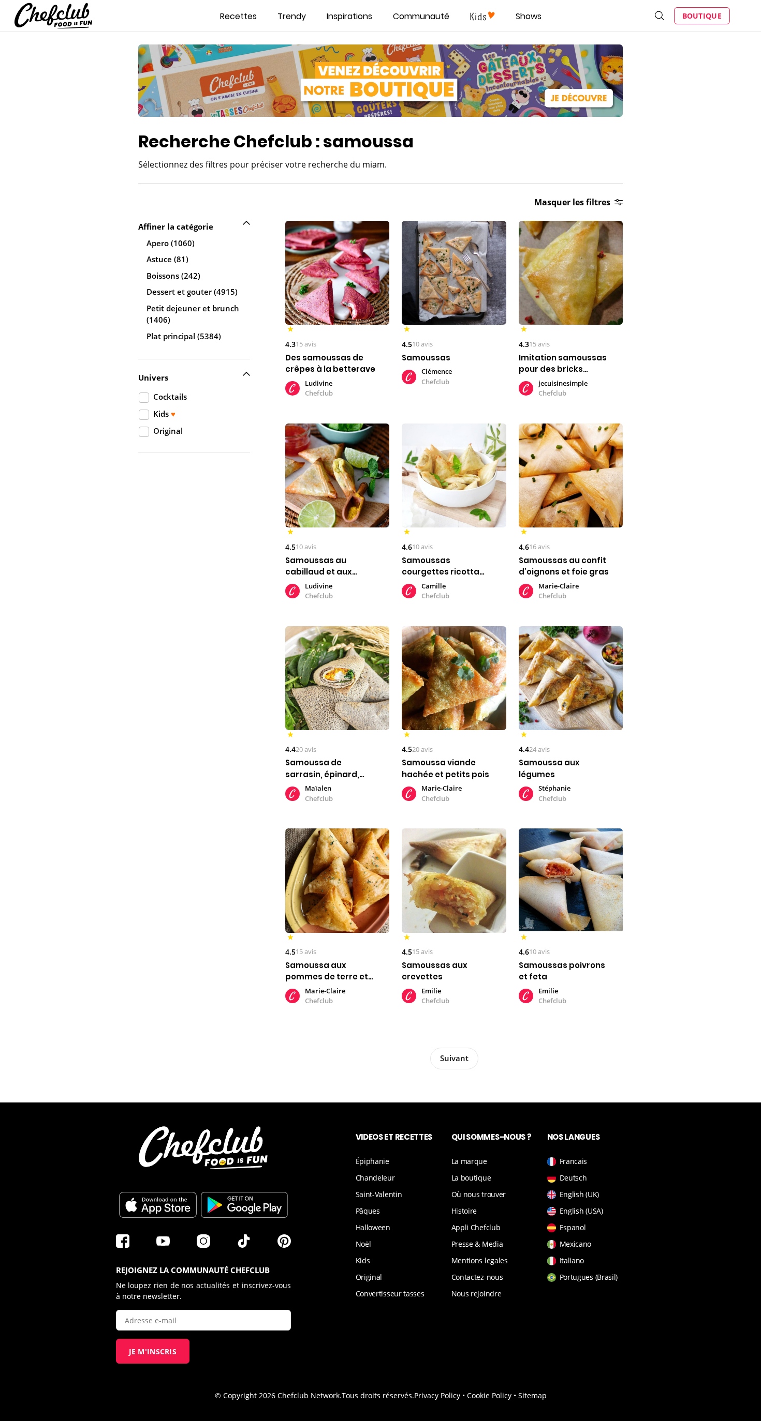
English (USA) (581, 1211)
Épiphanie (372, 1161)
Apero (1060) (171, 243)
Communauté (421, 16)
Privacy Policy (437, 1395)
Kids (363, 1260)
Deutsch (573, 1178)
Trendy (291, 16)
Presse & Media (477, 1244)
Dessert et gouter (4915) (192, 291)
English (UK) (579, 1194)
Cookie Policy (489, 1395)
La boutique (471, 1178)
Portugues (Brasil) (589, 1277)
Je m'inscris (153, 1351)
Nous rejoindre (476, 1293)
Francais (574, 1161)
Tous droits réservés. (378, 1395)
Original (369, 1277)
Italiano (572, 1260)
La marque (469, 1161)
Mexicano (576, 1244)
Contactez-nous (477, 1277)
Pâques (368, 1211)
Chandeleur (375, 1178)
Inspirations (349, 16)
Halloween (373, 1227)
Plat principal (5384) (184, 336)
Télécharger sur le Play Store (244, 1205)
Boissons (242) (173, 275)
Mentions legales (479, 1260)
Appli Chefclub (476, 1227)
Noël (363, 1244)
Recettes (238, 16)
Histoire (464, 1211)
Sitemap (532, 1395)
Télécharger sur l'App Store (158, 1205)
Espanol (573, 1227)
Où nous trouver (478, 1194)
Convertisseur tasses (390, 1293)
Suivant (454, 1058)
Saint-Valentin (379, 1194)
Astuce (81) (167, 259)
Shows (529, 16)
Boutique (702, 16)
